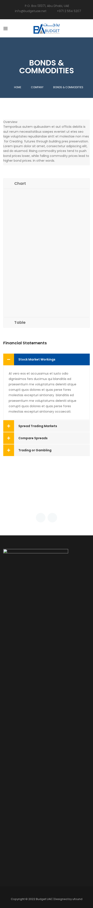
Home (17, 87)
